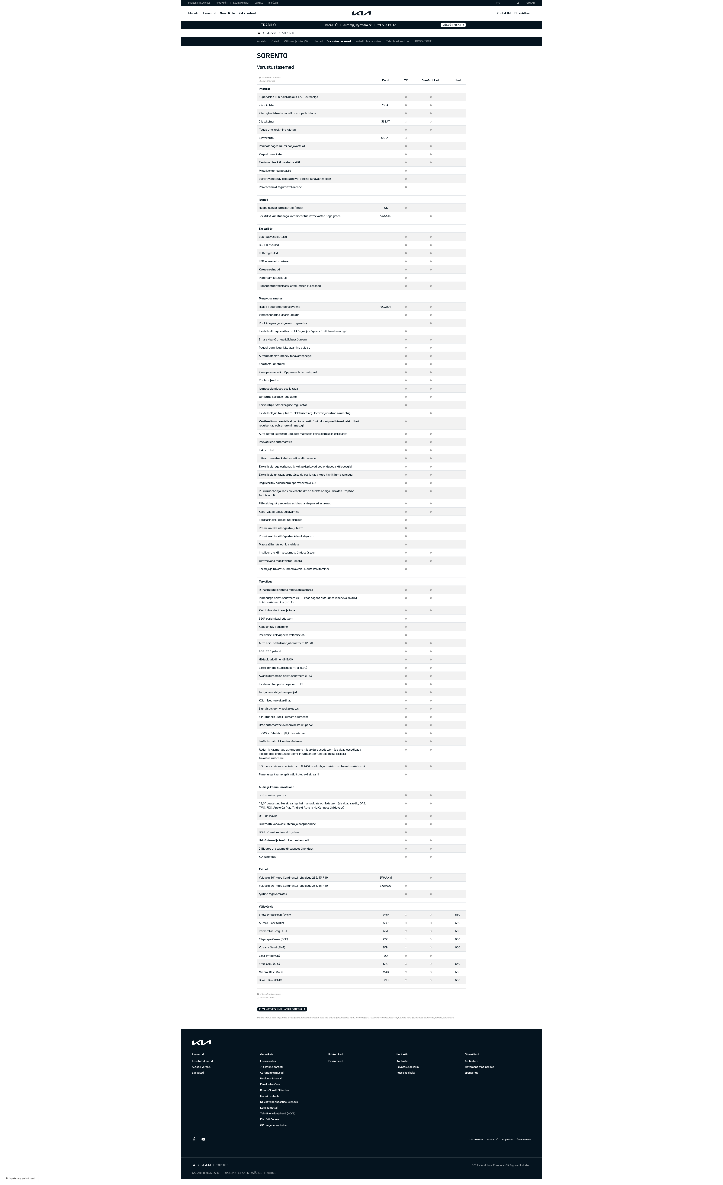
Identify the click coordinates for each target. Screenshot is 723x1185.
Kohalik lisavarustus (368, 41)
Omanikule (227, 13)
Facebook (194, 1139)
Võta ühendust (452, 25)
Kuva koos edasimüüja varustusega (280, 1009)
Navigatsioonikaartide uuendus (279, 1101)
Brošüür (273, 3)
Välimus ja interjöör (296, 41)
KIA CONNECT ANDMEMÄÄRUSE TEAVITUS (250, 1172)
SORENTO (288, 33)
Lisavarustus (268, 1060)
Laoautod (209, 13)
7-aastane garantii (271, 1066)
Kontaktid (504, 13)
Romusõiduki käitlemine (274, 1090)
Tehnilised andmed (398, 41)
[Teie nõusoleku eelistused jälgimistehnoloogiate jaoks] (20, 1178)
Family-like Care (270, 1084)
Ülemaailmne (524, 1139)
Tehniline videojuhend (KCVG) (277, 1113)
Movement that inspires (479, 1066)
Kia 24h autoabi (269, 1095)
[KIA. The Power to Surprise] (201, 1042)
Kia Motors (471, 1060)
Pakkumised (247, 13)
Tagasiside (507, 1139)
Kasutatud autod (202, 1060)
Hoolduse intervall (271, 1078)
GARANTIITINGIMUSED (205, 1172)
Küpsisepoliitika (406, 1072)
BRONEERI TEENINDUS (199, 3)
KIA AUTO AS (476, 1139)
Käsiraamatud (269, 1107)
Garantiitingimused (272, 1072)
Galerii (275, 41)
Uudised (259, 3)
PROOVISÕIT (222, 3)
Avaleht (262, 41)
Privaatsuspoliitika (408, 1066)
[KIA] (361, 13)
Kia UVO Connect (270, 1119)
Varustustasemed (339, 41)
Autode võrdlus (201, 1066)
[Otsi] (517, 3)
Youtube (203, 1139)
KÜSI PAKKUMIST (241, 3)
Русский (530, 3)
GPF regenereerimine (273, 1125)
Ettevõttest (522, 13)
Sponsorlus (471, 1072)
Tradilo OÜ (259, 33)
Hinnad (318, 41)
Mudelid (193, 13)
